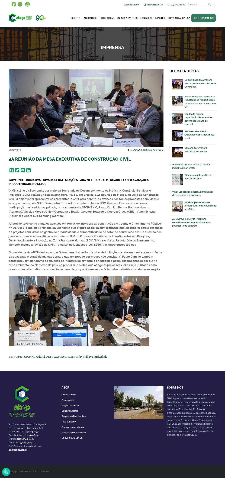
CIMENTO (75, 18)
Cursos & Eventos (127, 18)
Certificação (107, 18)
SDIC (19, 356)
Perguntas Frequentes (74, 416)
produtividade (98, 356)
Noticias (147, 149)
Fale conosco (69, 421)
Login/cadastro (131, 4)
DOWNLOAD (146, 18)
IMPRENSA (136, 149)
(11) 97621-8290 (31, 435)
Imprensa (160, 18)
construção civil (78, 356)
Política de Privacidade (74, 432)
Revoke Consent (6, 471)
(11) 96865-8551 (30, 431)
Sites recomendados (73, 427)
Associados (67, 400)
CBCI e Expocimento (203, 18)
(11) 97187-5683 (24, 442)
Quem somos (69, 394)
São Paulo (158, 149)
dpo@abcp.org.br (18, 449)
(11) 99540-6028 (25, 439)
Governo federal (34, 356)
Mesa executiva (56, 356)
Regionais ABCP (70, 405)
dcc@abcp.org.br (155, 4)
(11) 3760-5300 (178, 4)
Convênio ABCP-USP (179, 18)
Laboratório (90, 18)
